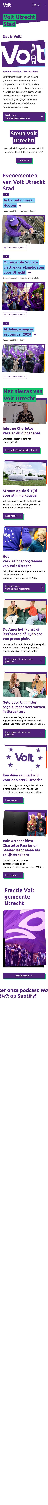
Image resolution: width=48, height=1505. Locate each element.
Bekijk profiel (22, 975)
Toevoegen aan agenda (15, 247)
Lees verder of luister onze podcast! (19, 660)
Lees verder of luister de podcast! (18, 733)
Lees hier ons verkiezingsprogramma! (17, 587)
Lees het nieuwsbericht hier (19, 450)
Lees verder (11, 515)
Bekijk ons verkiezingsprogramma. (17, 116)
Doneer (22, 160)
